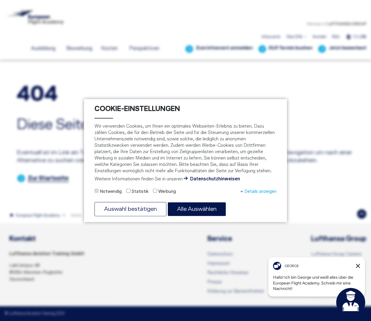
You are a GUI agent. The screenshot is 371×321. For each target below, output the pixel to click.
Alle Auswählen (197, 209)
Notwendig (111, 191)
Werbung (167, 191)
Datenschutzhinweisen (215, 179)
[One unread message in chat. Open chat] (350, 302)
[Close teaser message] (357, 265)
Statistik (140, 191)
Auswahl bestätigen (130, 209)
